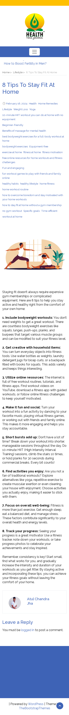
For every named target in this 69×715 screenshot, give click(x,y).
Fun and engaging (13, 167)
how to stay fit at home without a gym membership (32, 205)
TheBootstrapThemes (34, 708)
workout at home (12, 216)
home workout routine (15, 189)
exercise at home (12, 152)
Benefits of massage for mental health (24, 130)
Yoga (32, 109)
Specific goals (31, 210)
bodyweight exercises (15, 146)
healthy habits (10, 183)
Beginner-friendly (12, 124)
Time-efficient (49, 210)
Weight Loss (20, 109)
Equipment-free (38, 146)
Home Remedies (48, 103)
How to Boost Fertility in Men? (25, 63)
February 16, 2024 (16, 103)
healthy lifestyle (29, 183)
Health (33, 103)
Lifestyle (7, 109)
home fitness (47, 183)
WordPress (36, 704)
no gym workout (12, 210)
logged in (27, 630)
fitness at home (32, 152)
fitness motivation (52, 152)
